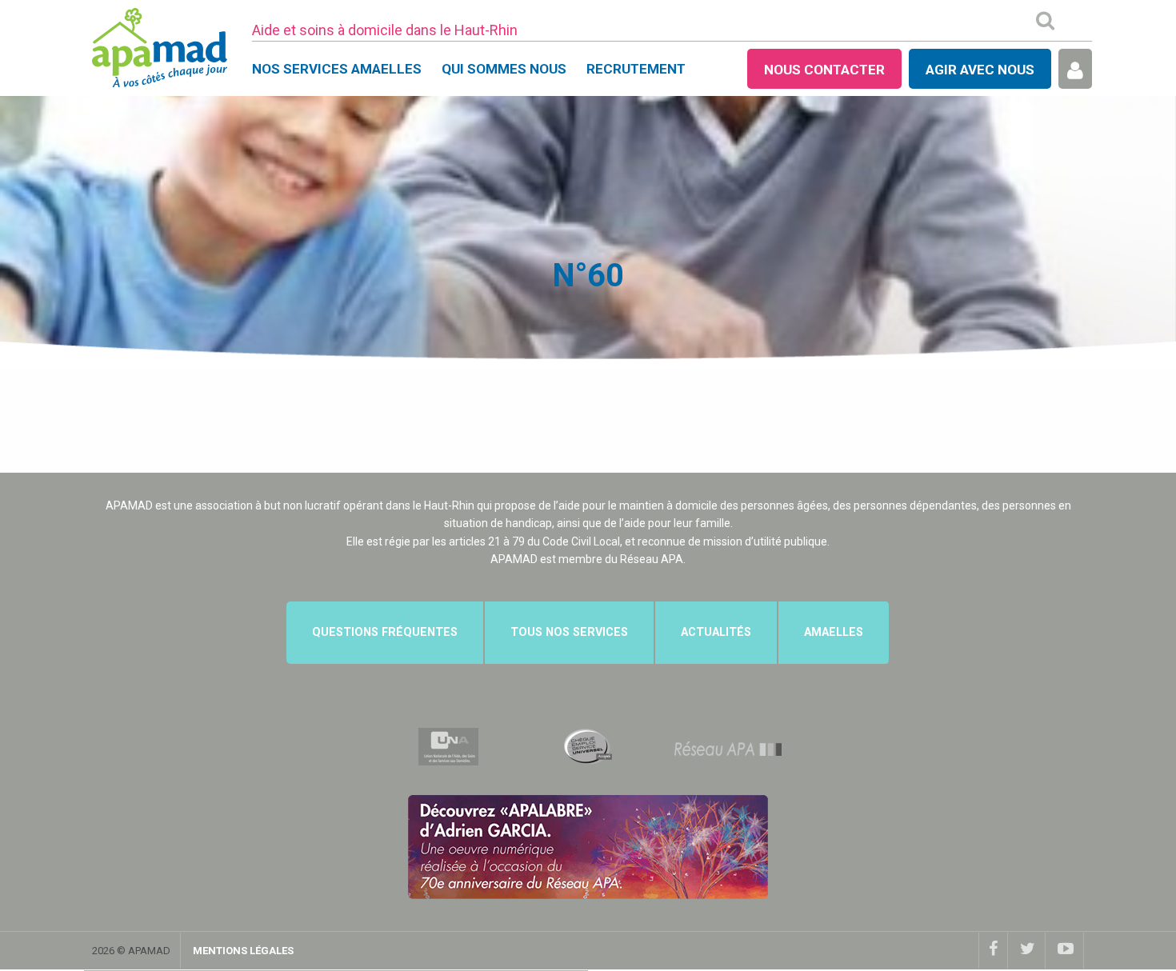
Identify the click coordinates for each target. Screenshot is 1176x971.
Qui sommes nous (504, 69)
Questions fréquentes (385, 632)
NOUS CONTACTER (824, 70)
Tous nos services (569, 632)
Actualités (716, 632)
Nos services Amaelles (337, 69)
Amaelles (833, 632)
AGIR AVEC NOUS (980, 70)
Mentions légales (243, 951)
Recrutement (636, 69)
